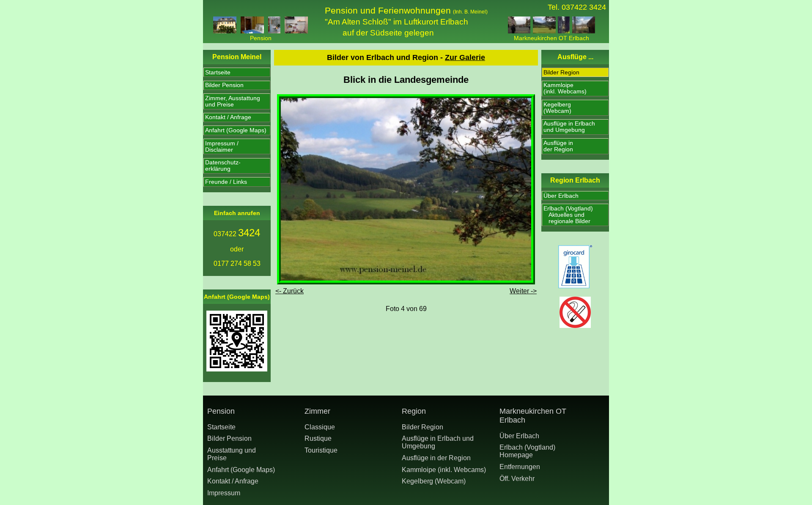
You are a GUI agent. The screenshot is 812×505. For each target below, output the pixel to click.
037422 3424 (584, 7)
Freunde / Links (226, 182)
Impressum (223, 493)
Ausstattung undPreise (231, 454)
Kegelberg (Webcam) (434, 481)
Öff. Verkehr (517, 478)
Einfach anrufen (237, 213)
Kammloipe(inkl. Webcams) (565, 88)
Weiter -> (523, 291)
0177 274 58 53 (237, 263)
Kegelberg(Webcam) (557, 107)
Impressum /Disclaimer (222, 146)
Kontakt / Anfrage (228, 117)
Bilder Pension (224, 85)
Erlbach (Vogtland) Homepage (527, 451)
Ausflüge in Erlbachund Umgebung (569, 126)
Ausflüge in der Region (436, 457)
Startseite (217, 72)
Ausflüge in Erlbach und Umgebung (438, 442)
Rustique (318, 438)
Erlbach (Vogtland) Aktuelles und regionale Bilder (568, 214)
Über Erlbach (561, 196)
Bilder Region (561, 72)
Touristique (320, 450)
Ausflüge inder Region (558, 146)
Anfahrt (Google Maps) (235, 130)
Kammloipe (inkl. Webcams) (444, 469)
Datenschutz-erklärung (223, 165)
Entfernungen (519, 466)
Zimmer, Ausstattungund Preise (232, 101)
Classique (319, 427)
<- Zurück (289, 291)
